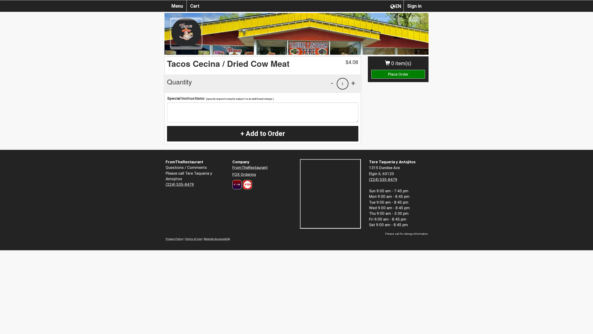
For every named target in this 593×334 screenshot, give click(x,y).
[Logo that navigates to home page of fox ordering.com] (247, 184)
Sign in (414, 6)
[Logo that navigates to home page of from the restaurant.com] (237, 184)
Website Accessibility (217, 239)
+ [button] (353, 83)
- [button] (332, 83)
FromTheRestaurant (250, 167)
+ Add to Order (262, 134)
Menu (177, 6)
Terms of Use (193, 239)
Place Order (398, 74)
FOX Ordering (244, 174)
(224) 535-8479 (180, 184)
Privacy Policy (174, 239)
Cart (194, 6)
